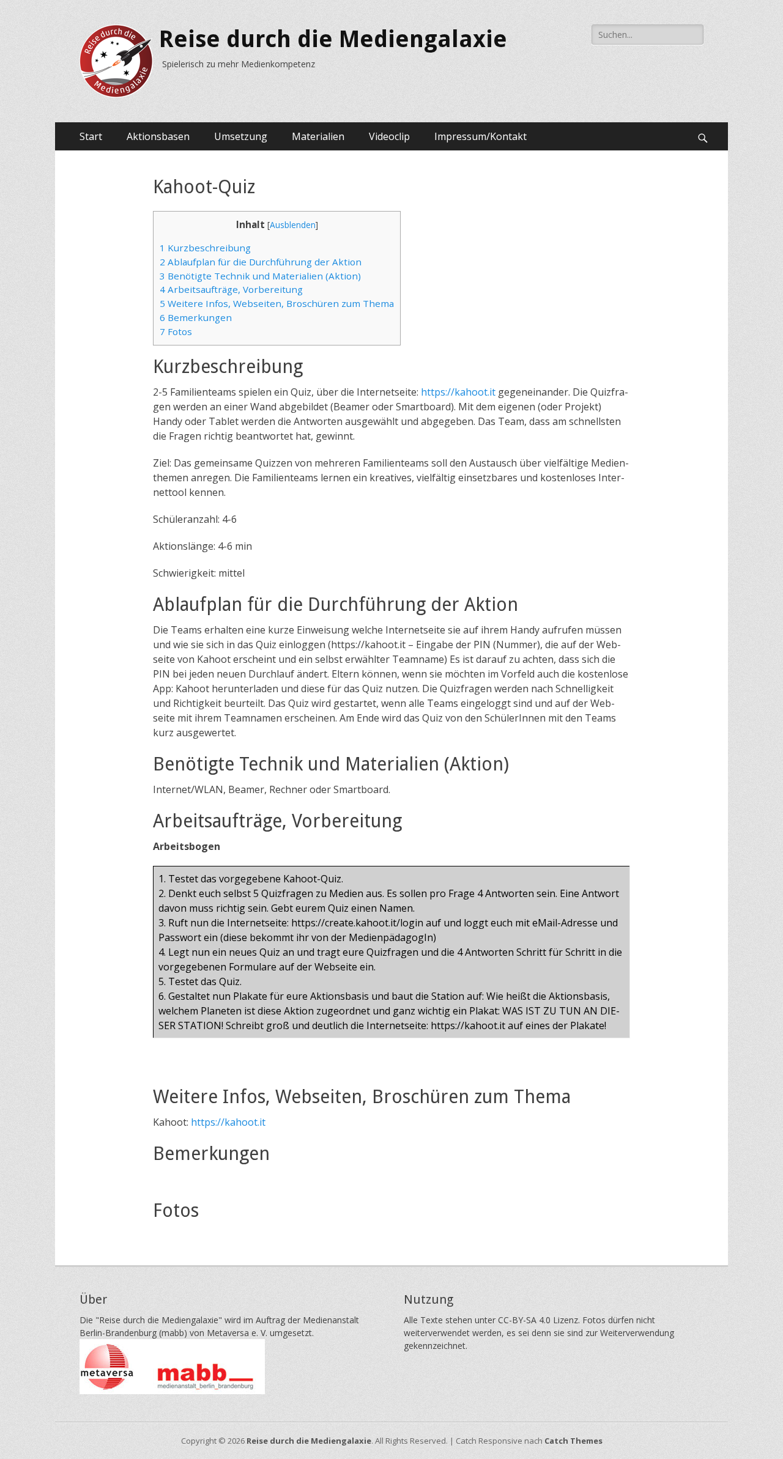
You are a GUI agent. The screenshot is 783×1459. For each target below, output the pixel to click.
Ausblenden (293, 225)
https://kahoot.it (458, 392)
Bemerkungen (196, 317)
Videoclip (389, 136)
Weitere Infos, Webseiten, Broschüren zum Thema (277, 303)
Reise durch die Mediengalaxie (333, 39)
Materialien (318, 136)
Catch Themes (573, 1440)
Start (91, 136)
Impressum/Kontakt (480, 136)
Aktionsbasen (158, 136)
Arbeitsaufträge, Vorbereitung (231, 289)
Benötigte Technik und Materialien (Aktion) (260, 276)
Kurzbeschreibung (205, 248)
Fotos (176, 331)
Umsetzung (240, 136)
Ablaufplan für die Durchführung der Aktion (261, 262)
